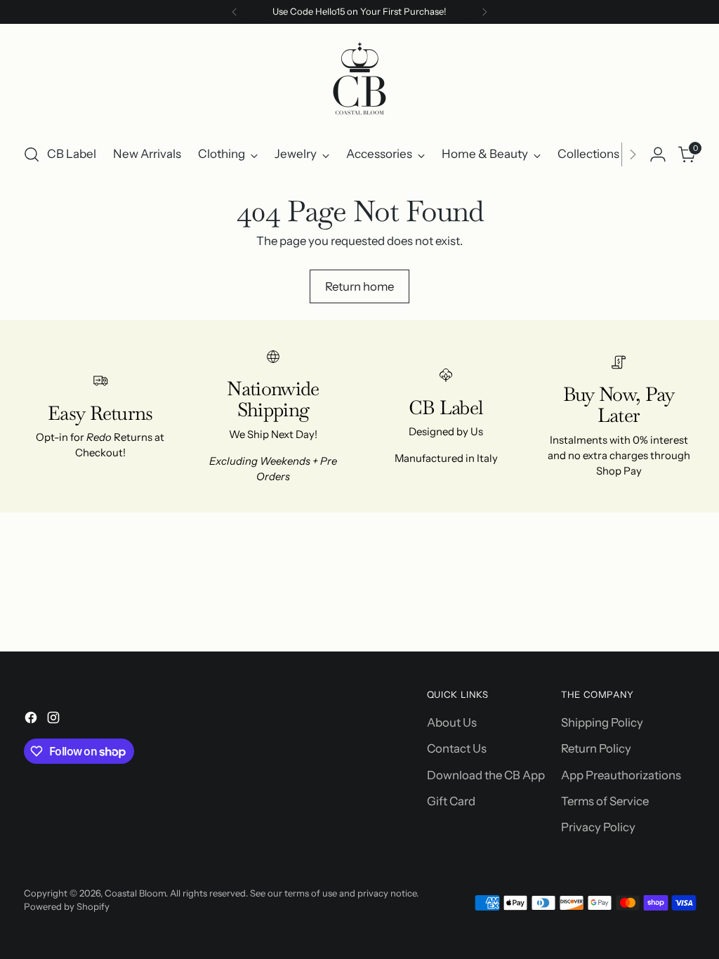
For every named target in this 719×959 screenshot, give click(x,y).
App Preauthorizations (621, 775)
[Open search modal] (32, 154)
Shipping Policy (602, 722)
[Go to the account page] (658, 154)
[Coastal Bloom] (359, 81)
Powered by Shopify (67, 906)
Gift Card (451, 801)
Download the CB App (486, 775)
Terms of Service (605, 801)
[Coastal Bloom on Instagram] (54, 719)
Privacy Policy (598, 827)
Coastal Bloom (135, 893)
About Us (452, 722)
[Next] (484, 12)
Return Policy (596, 748)
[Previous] (234, 12)
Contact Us (457, 748)
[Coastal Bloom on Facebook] (32, 719)
